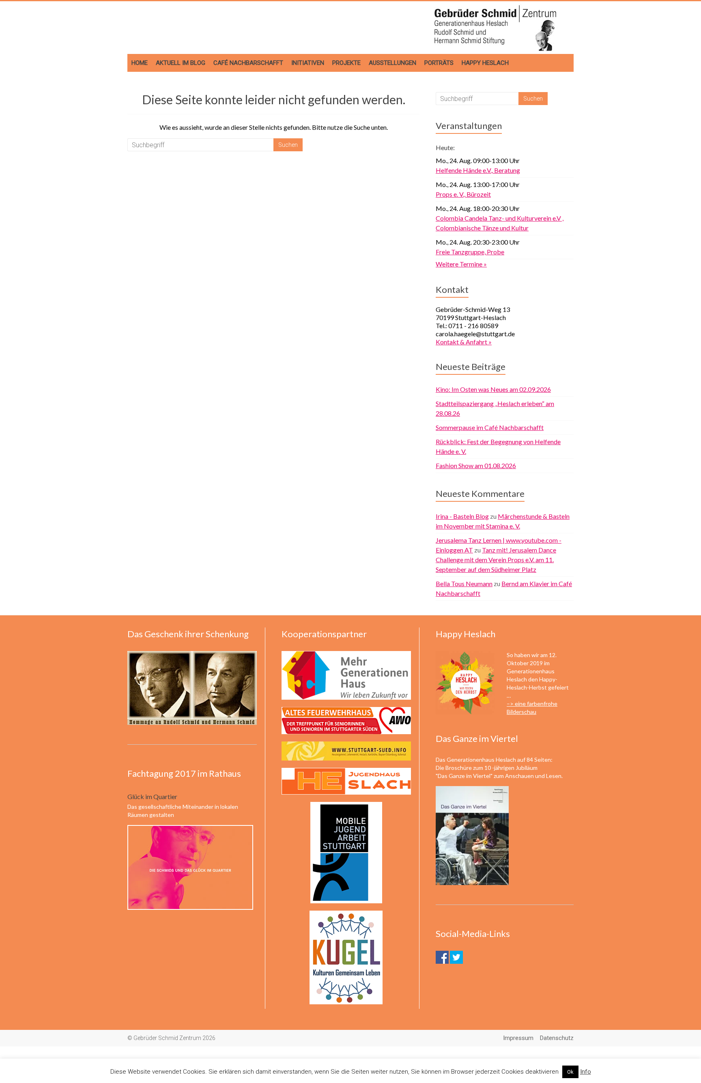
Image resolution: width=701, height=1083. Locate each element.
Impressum (518, 1038)
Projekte (346, 63)
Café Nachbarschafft (248, 63)
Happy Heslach (485, 63)
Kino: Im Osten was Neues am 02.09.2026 (493, 389)
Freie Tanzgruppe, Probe (470, 252)
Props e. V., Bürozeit (463, 194)
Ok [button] (570, 1072)
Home (139, 63)
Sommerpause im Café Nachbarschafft (490, 427)
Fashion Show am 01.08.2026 (476, 465)
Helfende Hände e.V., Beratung (478, 170)
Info (585, 1071)
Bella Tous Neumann (464, 583)
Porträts (439, 63)
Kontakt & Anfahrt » (464, 342)
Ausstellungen (392, 63)
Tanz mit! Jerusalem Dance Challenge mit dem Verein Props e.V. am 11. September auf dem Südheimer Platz (496, 559)
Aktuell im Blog (180, 63)
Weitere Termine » (461, 264)
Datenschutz (557, 1038)
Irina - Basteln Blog (462, 516)
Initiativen (307, 63)
